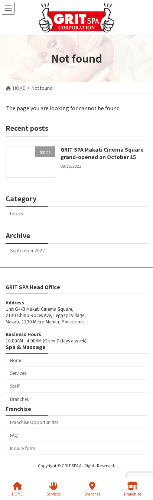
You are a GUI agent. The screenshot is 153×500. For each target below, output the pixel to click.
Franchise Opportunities (34, 422)
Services (18, 373)
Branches (19, 399)
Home (16, 360)
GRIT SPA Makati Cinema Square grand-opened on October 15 (102, 153)
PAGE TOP (141, 466)
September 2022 (27, 250)
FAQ (14, 435)
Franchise (132, 493)
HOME (17, 493)
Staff (15, 386)
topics (16, 213)
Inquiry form (22, 448)
